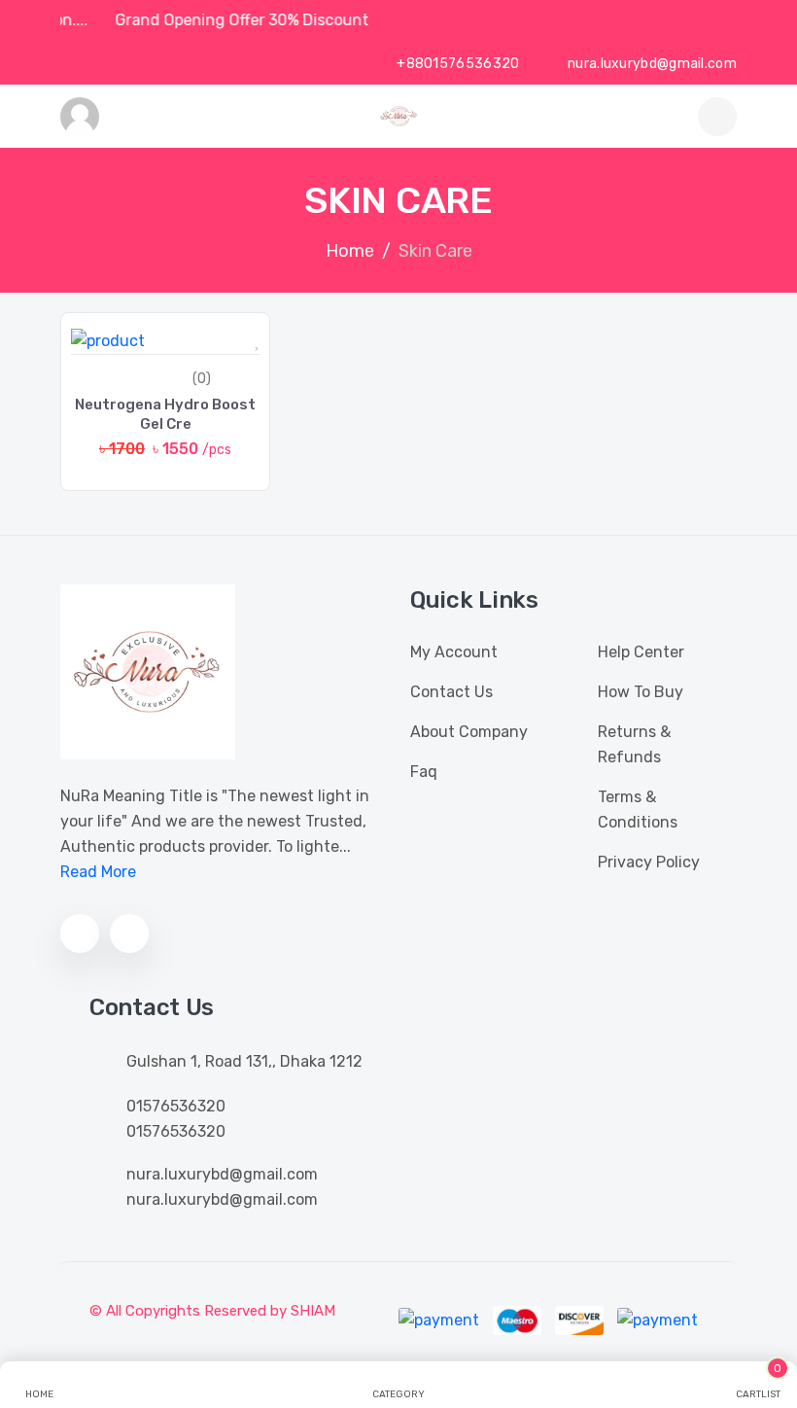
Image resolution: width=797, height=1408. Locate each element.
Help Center (641, 652)
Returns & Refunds (634, 744)
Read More (98, 871)
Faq (423, 771)
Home (350, 251)
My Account (454, 652)
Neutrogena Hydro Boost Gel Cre (165, 414)
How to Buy (640, 692)
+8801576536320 (457, 63)
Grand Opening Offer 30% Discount (247, 20)
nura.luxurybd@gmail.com (651, 63)
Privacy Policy (649, 862)
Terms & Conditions (637, 809)
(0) (201, 378)
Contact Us (451, 692)
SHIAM (313, 1311)
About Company (469, 731)
